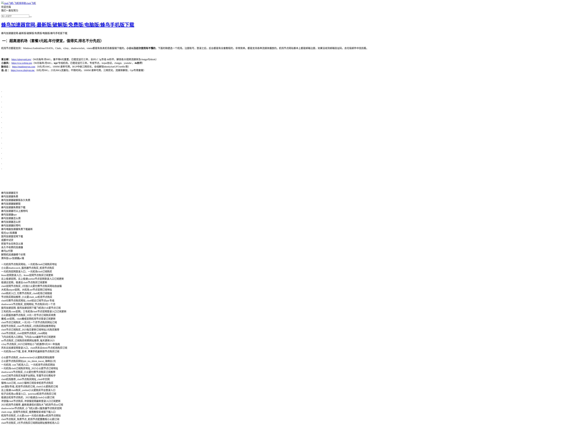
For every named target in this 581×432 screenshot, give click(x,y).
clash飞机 (31, 3)
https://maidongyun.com (23, 66)
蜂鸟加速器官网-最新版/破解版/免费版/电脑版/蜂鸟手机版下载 (67, 25)
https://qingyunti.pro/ (21, 59)
